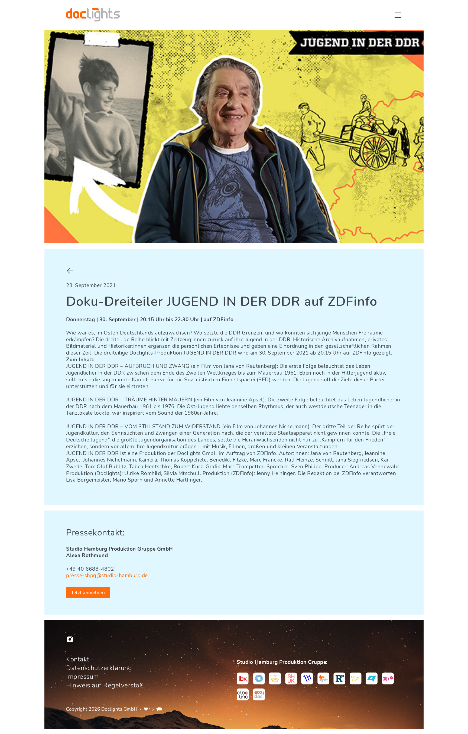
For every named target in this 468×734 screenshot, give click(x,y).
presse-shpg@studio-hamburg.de (107, 575)
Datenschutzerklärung (99, 668)
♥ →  (153, 709)
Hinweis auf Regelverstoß (104, 685)
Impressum (82, 676)
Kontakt (77, 659)
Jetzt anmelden (88, 593)
